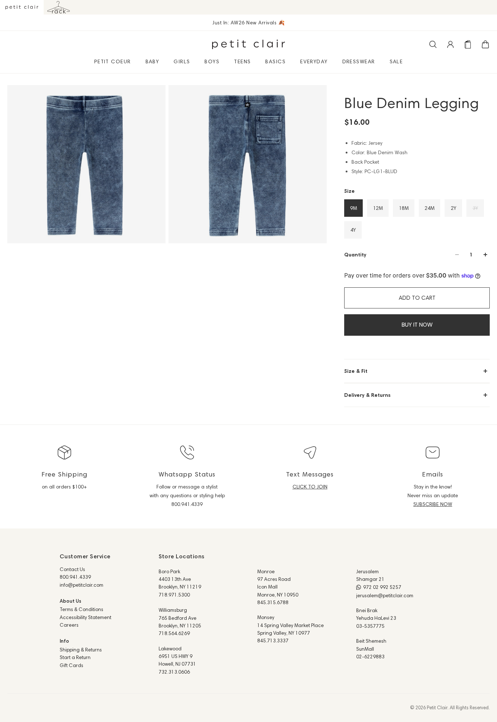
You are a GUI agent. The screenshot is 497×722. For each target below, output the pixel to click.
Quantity (355, 254)
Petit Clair (437, 707)
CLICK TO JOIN (310, 486)
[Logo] (248, 44)
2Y (453, 208)
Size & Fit (355, 371)
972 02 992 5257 (382, 587)
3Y (475, 208)
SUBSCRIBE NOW (432, 504)
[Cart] (485, 44)
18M (404, 208)
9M (353, 208)
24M (429, 208)
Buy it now (417, 324)
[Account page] (450, 44)
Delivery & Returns (367, 395)
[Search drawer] (433, 44)
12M (378, 208)
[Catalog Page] (468, 44)
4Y (353, 230)
